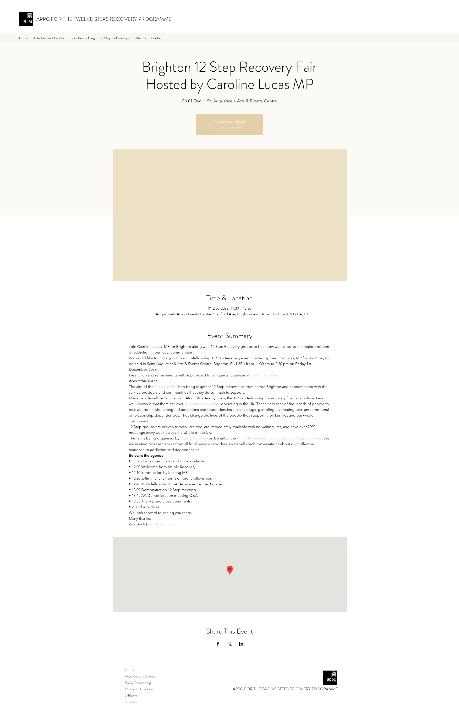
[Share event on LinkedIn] (241, 644)
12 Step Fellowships (139, 689)
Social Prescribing (138, 682)
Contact (131, 702)
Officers (131, 695)
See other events (229, 127)
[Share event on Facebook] (218, 644)
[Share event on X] (229, 644)
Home (129, 669)
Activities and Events (140, 676)
